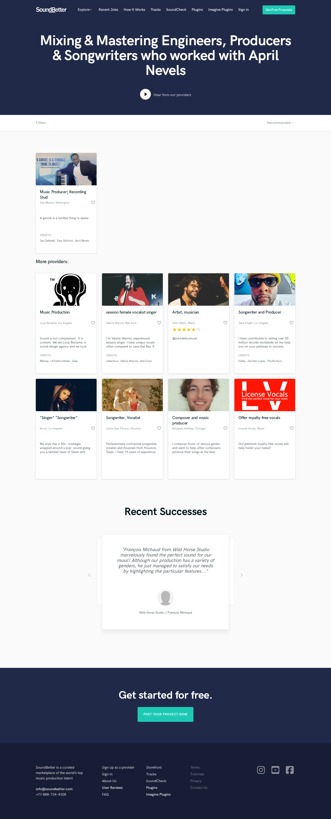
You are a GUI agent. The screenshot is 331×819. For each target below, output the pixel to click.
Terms (195, 767)
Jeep (75, 361)
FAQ (105, 794)
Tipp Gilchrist (65, 240)
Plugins (197, 10)
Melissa (44, 361)
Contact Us (199, 788)
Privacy (196, 781)
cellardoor (112, 361)
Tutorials (197, 774)
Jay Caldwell (47, 240)
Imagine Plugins (220, 10)
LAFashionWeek (60, 361)
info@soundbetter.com (54, 789)
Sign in (243, 10)
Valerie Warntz (129, 361)
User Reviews (112, 788)
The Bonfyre (274, 361)
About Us (109, 781)
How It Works (134, 10)
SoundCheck (176, 10)
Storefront (154, 767)
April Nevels (82, 240)
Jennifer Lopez (256, 361)
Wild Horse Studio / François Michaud (165, 613)
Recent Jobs (108, 10)
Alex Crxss (146, 361)
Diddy (241, 361)
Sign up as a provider (118, 767)
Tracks (156, 10)
